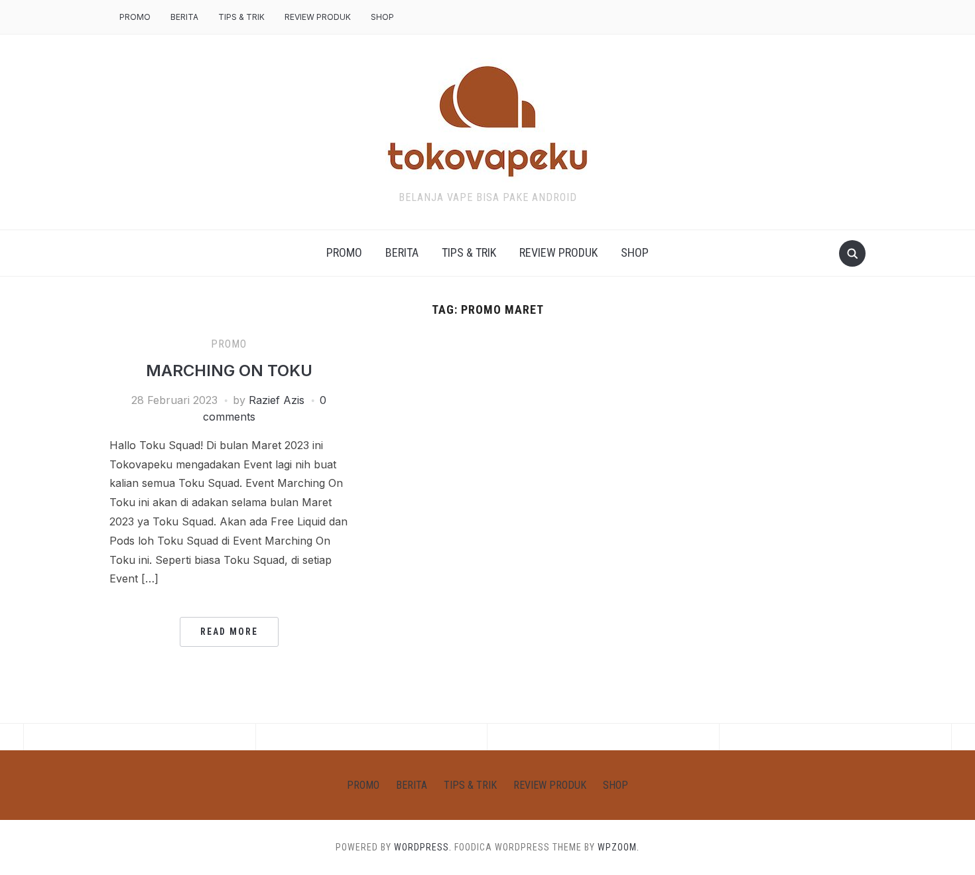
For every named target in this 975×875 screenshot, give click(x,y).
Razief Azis (276, 400)
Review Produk (318, 17)
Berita (184, 17)
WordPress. (423, 847)
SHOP (382, 17)
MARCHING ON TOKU (229, 370)
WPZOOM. (618, 847)
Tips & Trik (241, 17)
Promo (135, 17)
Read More (229, 631)
